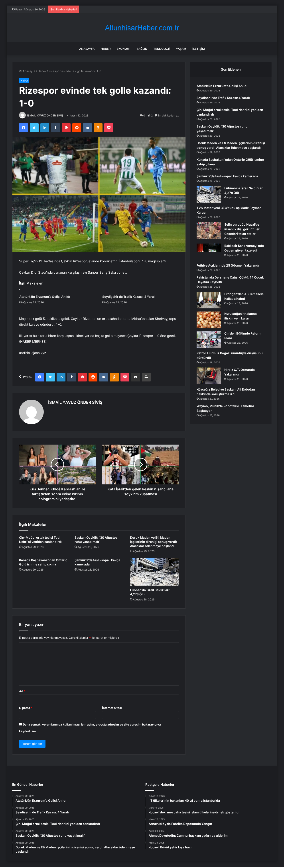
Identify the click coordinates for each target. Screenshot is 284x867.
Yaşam (181, 48)
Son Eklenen (231, 69)
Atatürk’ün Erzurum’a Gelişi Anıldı (44, 296)
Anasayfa (87, 48)
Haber (105, 48)
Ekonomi (123, 48)
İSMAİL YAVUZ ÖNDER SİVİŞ (45, 115)
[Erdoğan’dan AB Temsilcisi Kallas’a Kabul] (209, 300)
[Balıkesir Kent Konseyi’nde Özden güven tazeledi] (209, 252)
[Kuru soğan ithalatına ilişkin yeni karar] (209, 320)
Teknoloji (161, 48)
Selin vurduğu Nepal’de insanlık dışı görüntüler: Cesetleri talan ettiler (242, 229)
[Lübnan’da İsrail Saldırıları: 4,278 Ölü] (154, 571)
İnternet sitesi (112, 708)
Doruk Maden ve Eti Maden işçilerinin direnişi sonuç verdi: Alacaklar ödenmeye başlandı (153, 542)
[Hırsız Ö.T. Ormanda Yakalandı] (209, 376)
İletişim (198, 48)
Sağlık (142, 48)
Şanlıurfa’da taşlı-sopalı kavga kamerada (227, 176)
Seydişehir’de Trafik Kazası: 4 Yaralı (129, 296)
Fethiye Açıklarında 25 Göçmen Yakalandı (228, 265)
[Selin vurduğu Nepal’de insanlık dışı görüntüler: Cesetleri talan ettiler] (209, 230)
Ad (22, 691)
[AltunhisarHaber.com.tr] (142, 27)
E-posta (25, 708)
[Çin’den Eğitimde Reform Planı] (209, 339)
